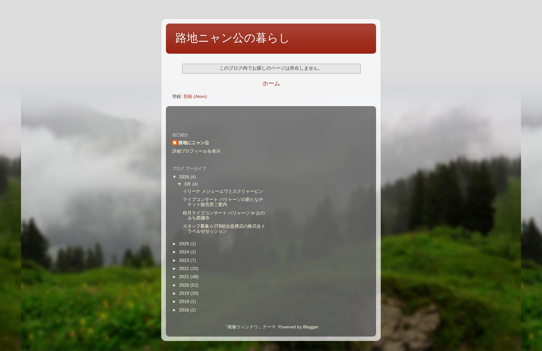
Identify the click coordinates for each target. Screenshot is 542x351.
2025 (184, 243)
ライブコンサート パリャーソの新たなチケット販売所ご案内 (223, 202)
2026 (184, 177)
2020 (184, 285)
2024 (184, 252)
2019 (184, 293)
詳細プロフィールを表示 (196, 151)
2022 (184, 268)
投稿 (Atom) (195, 96)
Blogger (310, 327)
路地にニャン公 (193, 142)
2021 (184, 276)
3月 (188, 184)
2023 (184, 260)
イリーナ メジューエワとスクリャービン (223, 191)
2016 (184, 310)
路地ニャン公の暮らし (232, 37)
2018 (184, 301)
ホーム (271, 83)
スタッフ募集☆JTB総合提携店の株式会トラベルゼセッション (224, 229)
